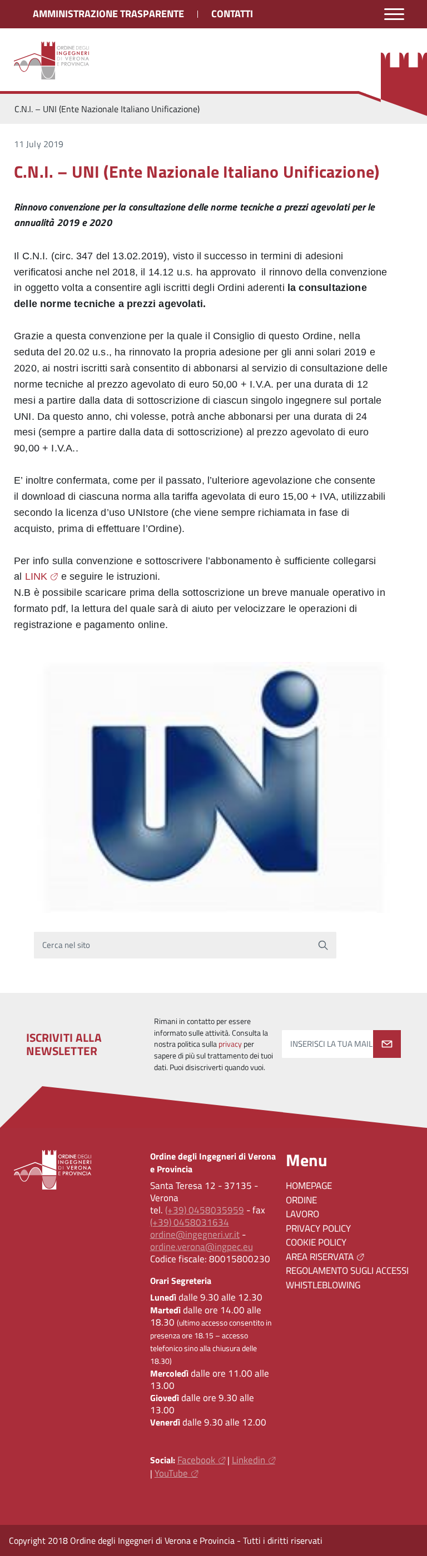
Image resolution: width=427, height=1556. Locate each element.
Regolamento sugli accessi (347, 1270)
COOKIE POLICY (316, 1242)
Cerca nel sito (66, 945)
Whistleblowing (323, 1285)
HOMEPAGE (309, 1185)
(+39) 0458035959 (204, 1210)
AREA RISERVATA (320, 1256)
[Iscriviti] (387, 1044)
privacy (230, 1044)
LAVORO (302, 1214)
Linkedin (248, 1460)
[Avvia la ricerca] (323, 945)
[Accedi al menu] (394, 14)
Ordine (301, 1200)
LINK (36, 576)
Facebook (196, 1460)
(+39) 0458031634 (189, 1222)
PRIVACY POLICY (318, 1228)
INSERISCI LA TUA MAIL (331, 1043)
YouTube (171, 1473)
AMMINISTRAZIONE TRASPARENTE (108, 13)
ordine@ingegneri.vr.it (195, 1234)
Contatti (232, 13)
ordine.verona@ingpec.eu (201, 1246)
